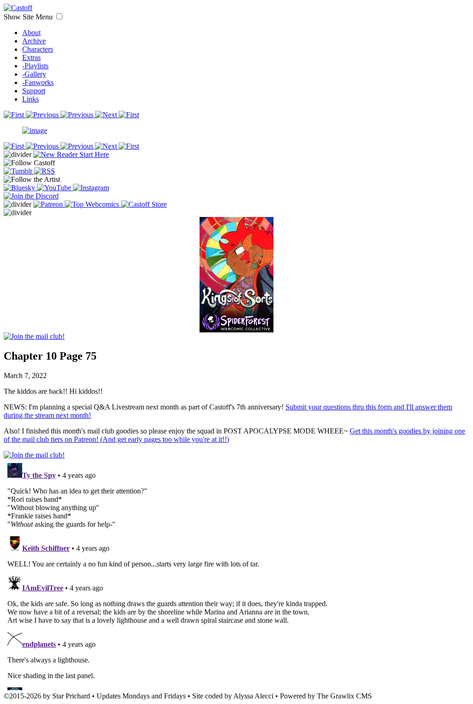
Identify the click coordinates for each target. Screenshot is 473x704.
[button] (59, 16)
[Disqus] (236, 574)
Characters (37, 49)
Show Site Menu (29, 17)
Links (30, 99)
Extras (31, 57)
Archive (34, 41)
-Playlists (35, 66)
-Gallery (34, 74)
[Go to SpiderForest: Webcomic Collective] (236, 323)
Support (33, 91)
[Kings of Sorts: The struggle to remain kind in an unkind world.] (236, 265)
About (31, 32)
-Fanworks (38, 82)
